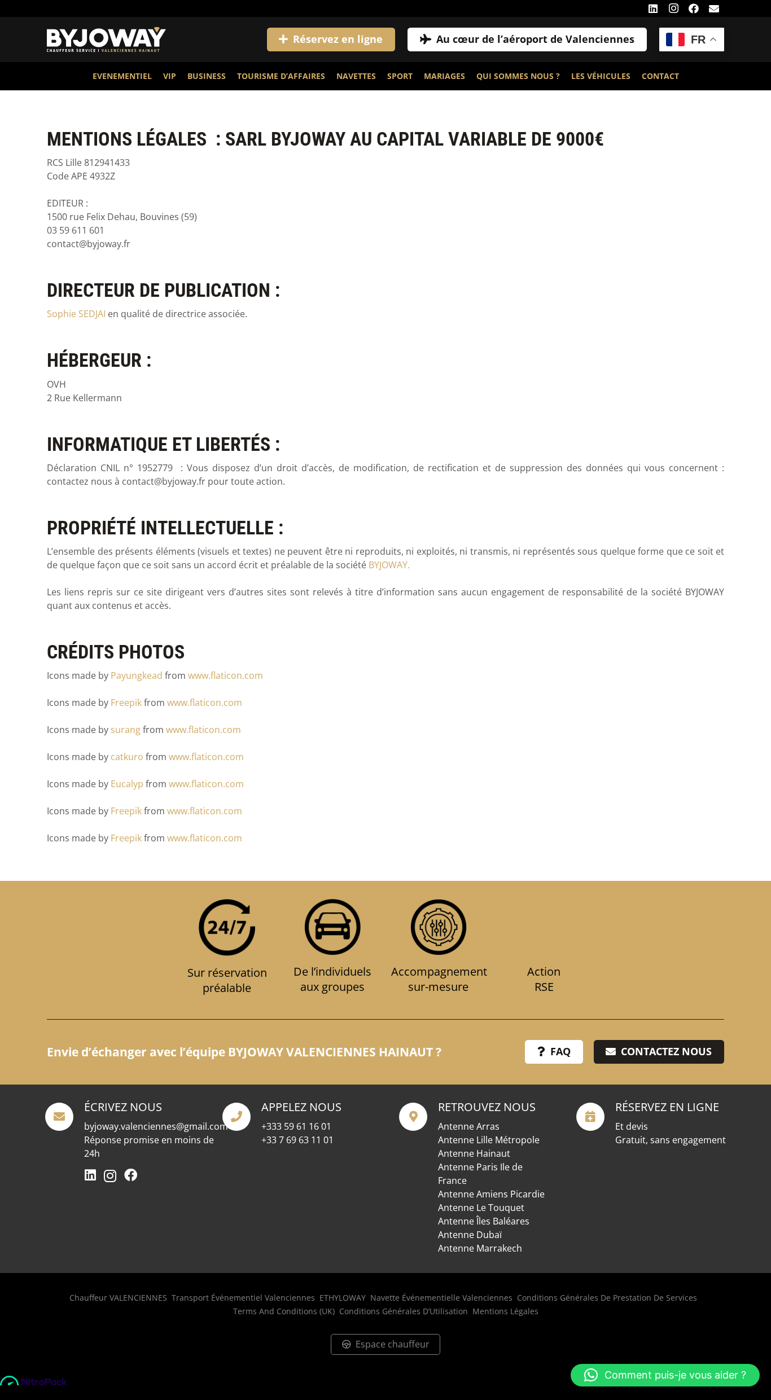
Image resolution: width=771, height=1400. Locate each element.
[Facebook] (130, 1175)
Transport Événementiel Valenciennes (243, 1297)
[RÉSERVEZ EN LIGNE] (595, 1117)
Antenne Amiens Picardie (491, 1194)
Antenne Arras (469, 1126)
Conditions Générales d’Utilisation (403, 1311)
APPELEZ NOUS (301, 1106)
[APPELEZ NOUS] (241, 1117)
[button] (665, 1375)
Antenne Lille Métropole (489, 1140)
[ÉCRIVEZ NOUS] (64, 1117)
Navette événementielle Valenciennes (441, 1297)
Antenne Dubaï (470, 1234)
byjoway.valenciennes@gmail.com (156, 1126)
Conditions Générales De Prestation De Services (607, 1297)
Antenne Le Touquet (481, 1207)
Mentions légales (505, 1311)
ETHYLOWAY (342, 1297)
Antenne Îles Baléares (483, 1221)
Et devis (631, 1126)
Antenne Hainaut (474, 1153)
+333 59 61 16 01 (296, 1126)
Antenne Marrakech (480, 1248)
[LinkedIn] (90, 1175)
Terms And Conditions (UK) (284, 1311)
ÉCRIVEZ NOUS (123, 1106)
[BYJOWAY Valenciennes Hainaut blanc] (106, 39)
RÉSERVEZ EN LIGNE (667, 1106)
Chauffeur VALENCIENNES (118, 1297)
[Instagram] (110, 1176)
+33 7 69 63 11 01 (297, 1140)
